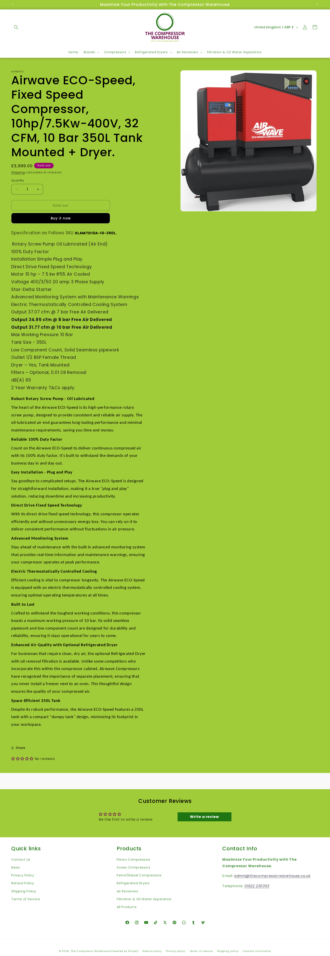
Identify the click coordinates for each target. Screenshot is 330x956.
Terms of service (201, 951)
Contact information (257, 951)
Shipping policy (228, 951)
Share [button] (20, 748)
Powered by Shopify (125, 951)
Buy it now (61, 218)
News (15, 867)
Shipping (18, 172)
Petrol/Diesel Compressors (139, 875)
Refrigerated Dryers (133, 883)
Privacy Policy (22, 875)
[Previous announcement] (13, 4)
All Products (126, 907)
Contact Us (20, 859)
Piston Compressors (133, 859)
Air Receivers (127, 891)
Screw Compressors (133, 867)
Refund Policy (22, 883)
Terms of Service (25, 899)
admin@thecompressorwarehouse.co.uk (272, 875)
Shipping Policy (23, 891)
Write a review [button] (204, 816)
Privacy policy (175, 951)
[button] (16, 27)
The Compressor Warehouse (91, 951)
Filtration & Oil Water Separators (144, 899)
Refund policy (152, 951)
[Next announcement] (317, 4)
